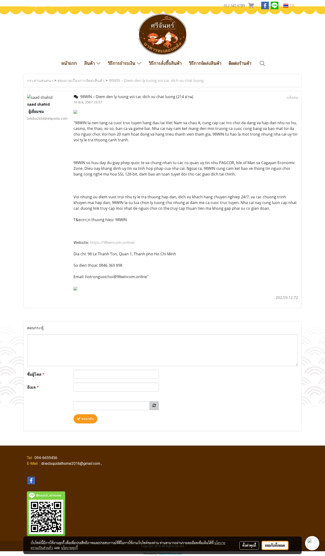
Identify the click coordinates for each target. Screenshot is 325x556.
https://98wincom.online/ (112, 242)
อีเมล (33, 387)
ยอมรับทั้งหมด (275, 545)
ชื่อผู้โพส (35, 374)
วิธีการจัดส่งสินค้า (205, 63)
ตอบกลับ (87, 419)
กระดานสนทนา (40, 80)
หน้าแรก (69, 63)
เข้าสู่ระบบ (37, 6)
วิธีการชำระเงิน (122, 63)
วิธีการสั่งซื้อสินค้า (165, 63)
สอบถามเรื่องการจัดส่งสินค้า (80, 80)
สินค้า (90, 63)
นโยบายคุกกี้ (69, 548)
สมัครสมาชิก (60, 6)
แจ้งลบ (292, 97)
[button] (262, 63)
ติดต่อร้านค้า (240, 63)
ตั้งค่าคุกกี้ (249, 545)
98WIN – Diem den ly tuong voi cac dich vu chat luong (156, 80)
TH (291, 6)
